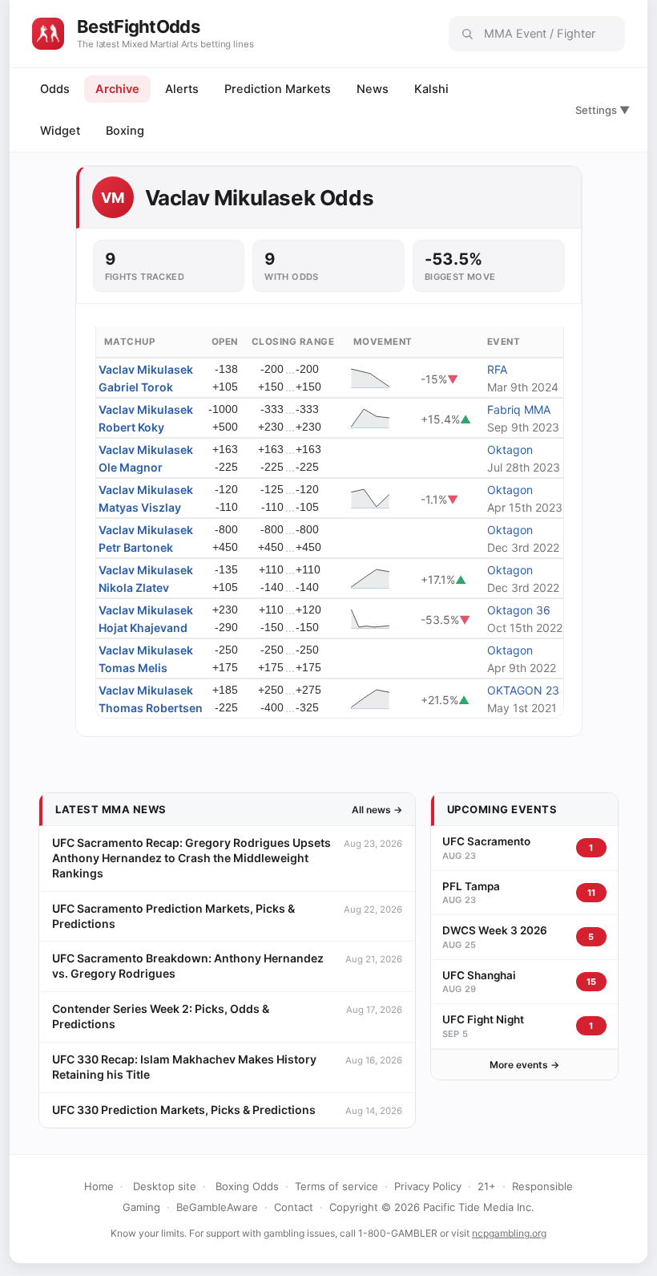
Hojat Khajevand (143, 627)
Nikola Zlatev (134, 587)
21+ (487, 1186)
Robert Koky (131, 427)
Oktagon (510, 449)
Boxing (125, 131)
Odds (55, 89)
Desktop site (164, 1186)
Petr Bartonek (136, 547)
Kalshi (431, 89)
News (373, 89)
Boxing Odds (247, 1186)
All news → (377, 810)
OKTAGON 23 (523, 690)
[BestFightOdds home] (48, 34)
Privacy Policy (428, 1186)
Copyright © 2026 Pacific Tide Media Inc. (431, 1207)
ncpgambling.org (509, 1233)
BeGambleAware (217, 1207)
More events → (524, 1065)
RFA (497, 369)
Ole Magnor (131, 467)
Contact (293, 1207)
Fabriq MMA (518, 409)
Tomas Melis (133, 667)
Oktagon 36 (518, 610)
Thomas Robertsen (151, 708)
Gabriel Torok (136, 387)
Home (99, 1186)
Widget (60, 131)
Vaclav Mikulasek (146, 369)
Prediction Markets (277, 89)
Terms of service (336, 1186)
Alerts (182, 89)
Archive (117, 89)
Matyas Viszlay (140, 507)
